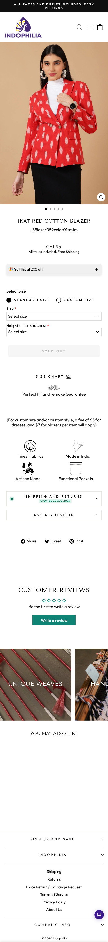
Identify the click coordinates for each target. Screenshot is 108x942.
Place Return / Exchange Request (54, 887)
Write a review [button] (54, 620)
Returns (54, 879)
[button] (99, 914)
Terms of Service (54, 894)
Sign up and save (52, 839)
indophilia (53, 855)
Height (26, 326)
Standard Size (32, 300)
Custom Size (79, 300)
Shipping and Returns (54, 498)
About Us (54, 909)
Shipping (54, 871)
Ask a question (54, 515)
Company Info (52, 925)
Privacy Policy (54, 902)
